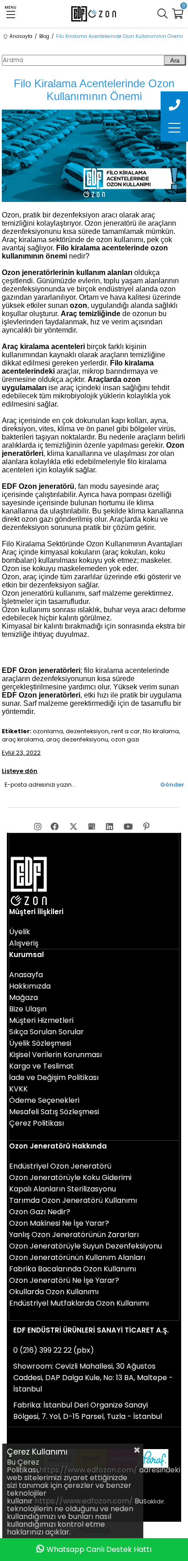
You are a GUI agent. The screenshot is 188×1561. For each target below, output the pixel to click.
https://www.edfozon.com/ (88, 1470)
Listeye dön (19, 771)
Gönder (172, 784)
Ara (174, 60)
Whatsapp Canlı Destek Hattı (99, 1549)
